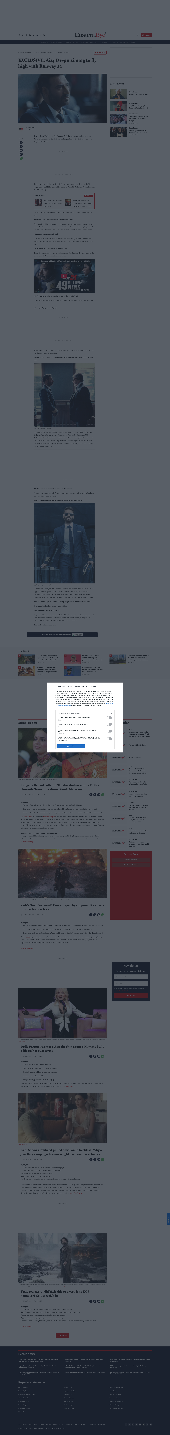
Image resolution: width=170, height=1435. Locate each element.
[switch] (109, 717)
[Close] (119, 686)
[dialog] (85, 717)
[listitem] (85, 713)
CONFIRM (70, 746)
